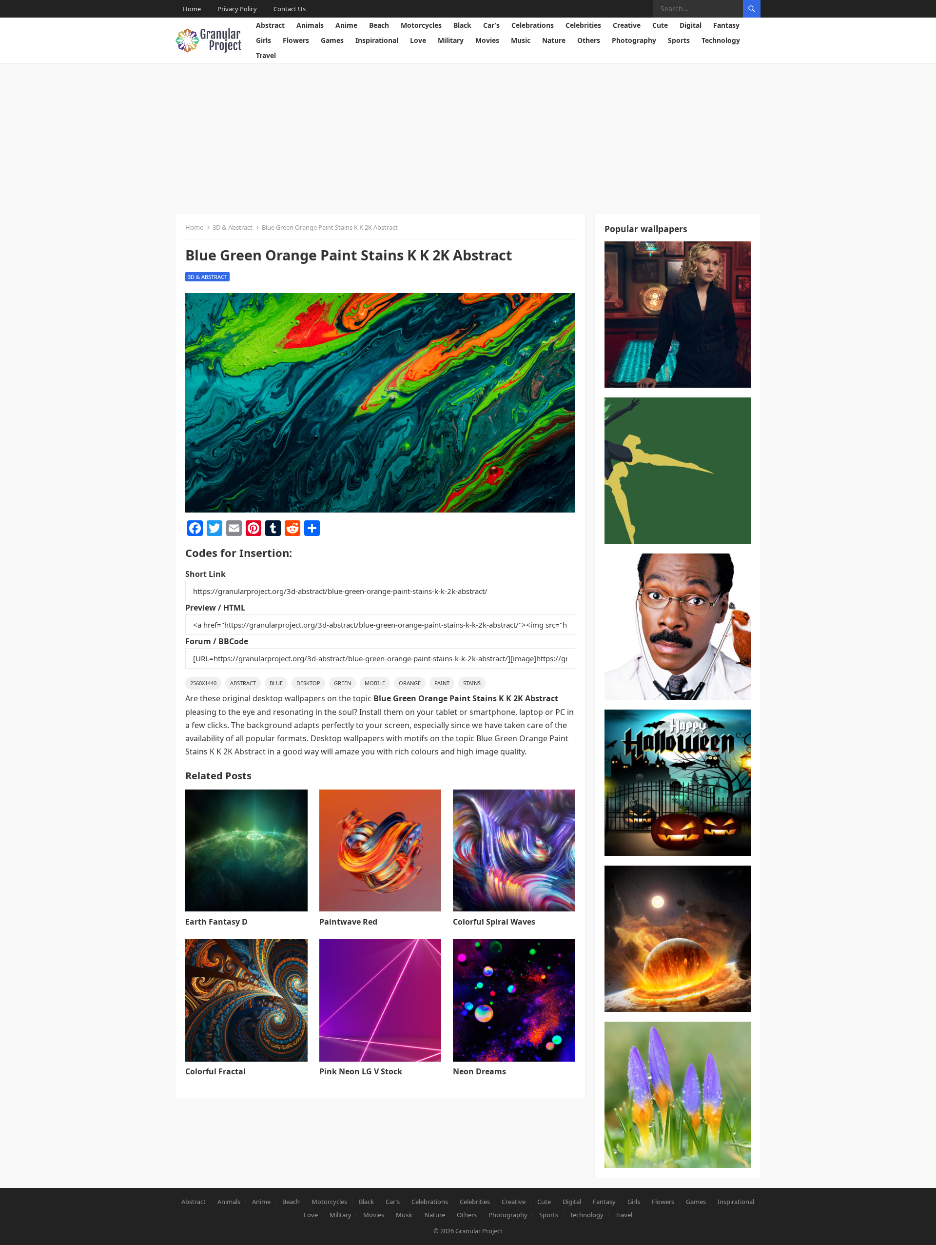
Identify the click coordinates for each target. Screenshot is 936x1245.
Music (520, 40)
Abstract (270, 25)
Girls (263, 40)
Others (588, 40)
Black (462, 25)
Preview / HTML (215, 607)
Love (418, 40)
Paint (441, 683)
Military (451, 40)
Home (192, 8)
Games (332, 40)
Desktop (308, 683)
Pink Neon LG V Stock (360, 1071)
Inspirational (376, 40)
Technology (721, 40)
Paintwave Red (348, 921)
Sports (679, 40)
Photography (634, 40)
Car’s (491, 25)
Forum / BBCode (216, 641)
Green (342, 683)
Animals (310, 25)
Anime (346, 25)
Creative (627, 25)
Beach (379, 25)
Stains (472, 683)
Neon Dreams (479, 1071)
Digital (691, 25)
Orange (410, 683)
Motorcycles (421, 25)
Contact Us (289, 8)
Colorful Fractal (215, 1071)
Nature (554, 40)
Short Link (205, 574)
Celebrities (583, 25)
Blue (276, 683)
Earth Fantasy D (216, 921)
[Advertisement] (468, 136)
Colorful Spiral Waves (494, 921)
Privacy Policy (237, 8)
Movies (487, 40)
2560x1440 (203, 683)
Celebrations (532, 25)
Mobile (375, 683)
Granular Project (479, 1230)
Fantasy (726, 25)
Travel (266, 55)
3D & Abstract (233, 227)
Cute (660, 25)
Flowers (296, 40)
